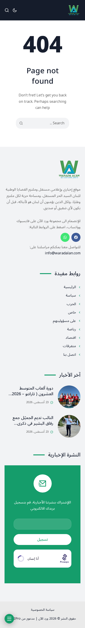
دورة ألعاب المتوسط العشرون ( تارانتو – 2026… (31, 391)
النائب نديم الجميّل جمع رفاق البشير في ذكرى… (32, 420)
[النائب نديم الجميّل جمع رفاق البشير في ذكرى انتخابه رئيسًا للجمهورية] (69, 426)
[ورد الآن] (73, 10)
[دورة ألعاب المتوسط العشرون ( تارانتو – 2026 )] (69, 396)
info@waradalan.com (62, 253)
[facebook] (75, 237)
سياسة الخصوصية (42, 609)
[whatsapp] (65, 237)
